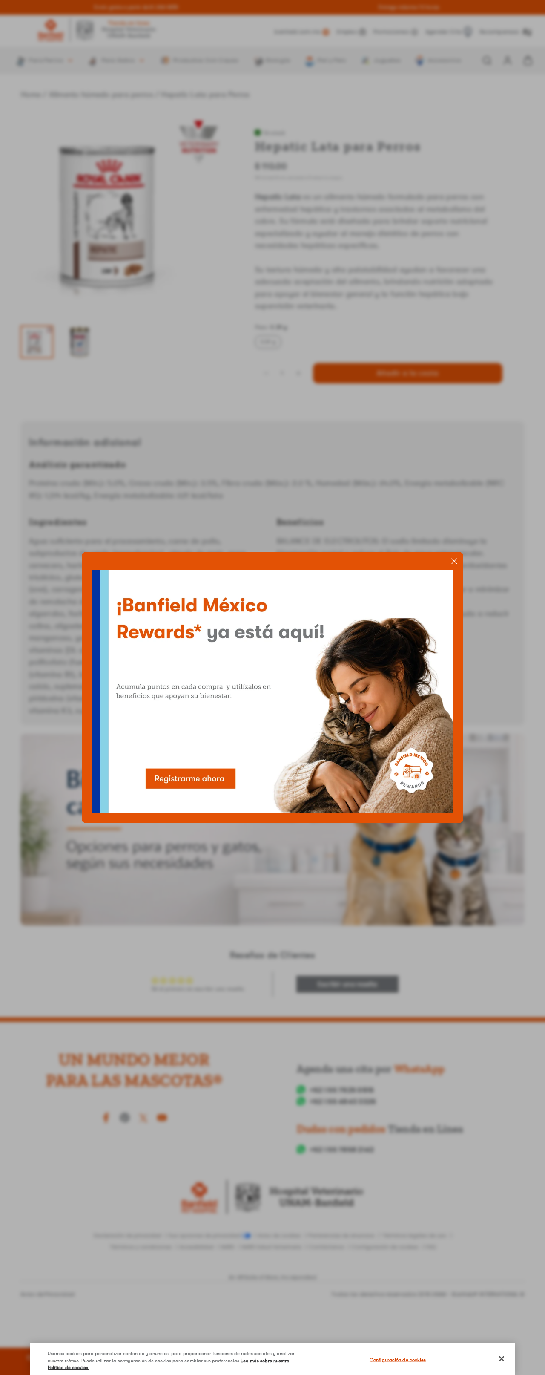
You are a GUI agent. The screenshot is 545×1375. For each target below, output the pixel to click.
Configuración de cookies (398, 1360)
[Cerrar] (501, 1358)
